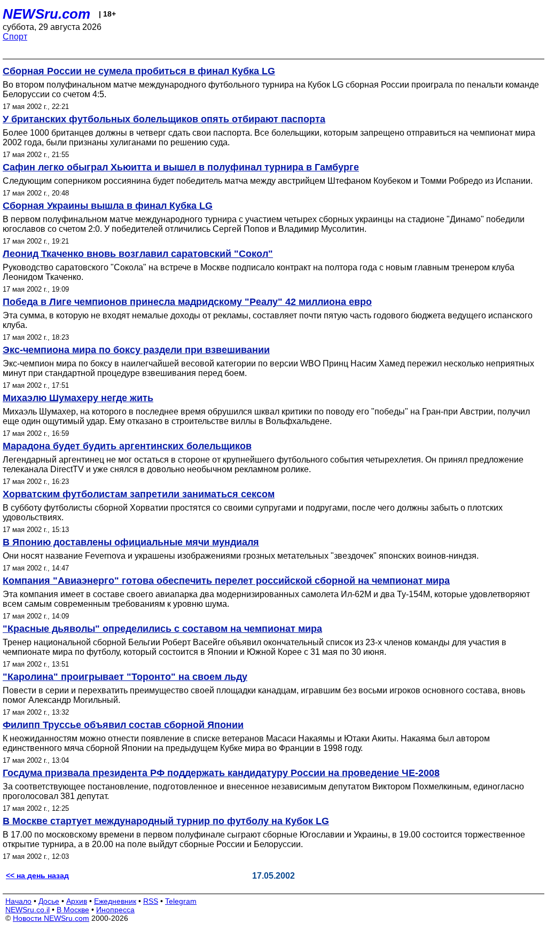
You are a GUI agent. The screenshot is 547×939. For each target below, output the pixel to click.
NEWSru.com (46, 14)
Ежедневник (115, 901)
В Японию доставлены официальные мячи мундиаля (131, 542)
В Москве (73, 909)
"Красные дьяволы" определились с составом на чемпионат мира (162, 628)
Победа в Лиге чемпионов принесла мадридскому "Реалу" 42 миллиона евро (187, 301)
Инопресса (115, 909)
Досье (48, 901)
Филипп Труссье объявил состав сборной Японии (123, 724)
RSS (150, 901)
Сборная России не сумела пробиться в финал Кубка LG (139, 71)
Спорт (15, 36)
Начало (18, 901)
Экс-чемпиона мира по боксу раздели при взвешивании (136, 350)
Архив (76, 901)
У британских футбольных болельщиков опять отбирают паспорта (164, 119)
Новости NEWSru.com (51, 918)
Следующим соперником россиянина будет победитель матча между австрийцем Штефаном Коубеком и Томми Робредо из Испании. (268, 180)
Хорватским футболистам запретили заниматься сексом (139, 494)
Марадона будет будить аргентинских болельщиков (127, 446)
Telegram (181, 901)
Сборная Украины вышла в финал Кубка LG (108, 205)
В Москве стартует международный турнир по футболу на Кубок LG (166, 821)
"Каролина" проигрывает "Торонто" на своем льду (125, 676)
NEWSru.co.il (27, 909)
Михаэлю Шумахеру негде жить (78, 398)
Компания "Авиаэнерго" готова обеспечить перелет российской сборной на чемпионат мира (226, 580)
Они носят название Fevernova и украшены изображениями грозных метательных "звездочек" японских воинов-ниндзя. (241, 555)
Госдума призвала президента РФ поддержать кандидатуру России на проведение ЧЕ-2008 (221, 773)
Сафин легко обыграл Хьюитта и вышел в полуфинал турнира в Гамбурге (181, 167)
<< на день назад (37, 875)
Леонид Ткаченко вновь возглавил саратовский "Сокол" (138, 253)
